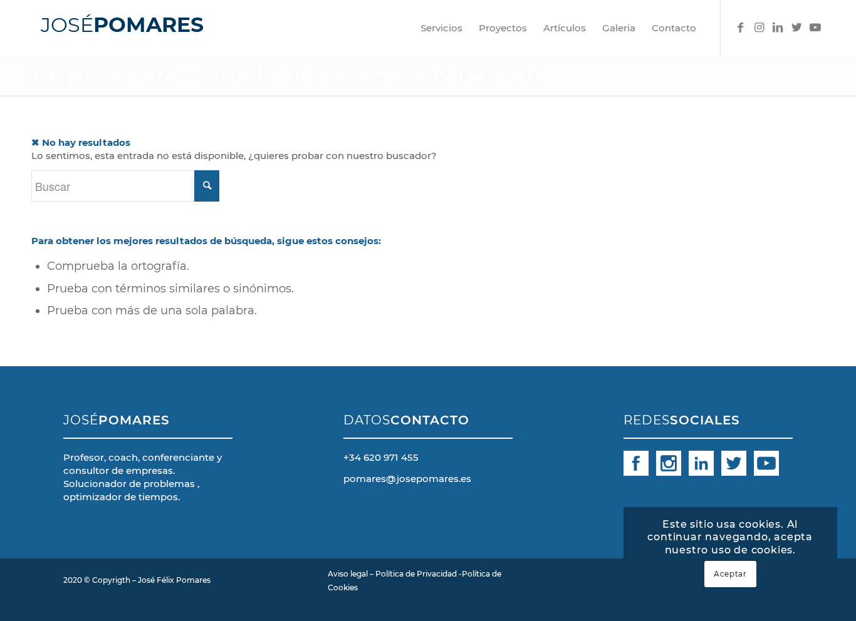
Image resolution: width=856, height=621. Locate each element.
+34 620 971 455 (381, 457)
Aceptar (730, 573)
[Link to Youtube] (815, 27)
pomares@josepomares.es (407, 479)
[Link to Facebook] (740, 27)
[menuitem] (441, 28)
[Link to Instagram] (758, 27)
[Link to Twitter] (796, 27)
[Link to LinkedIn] (777, 27)
